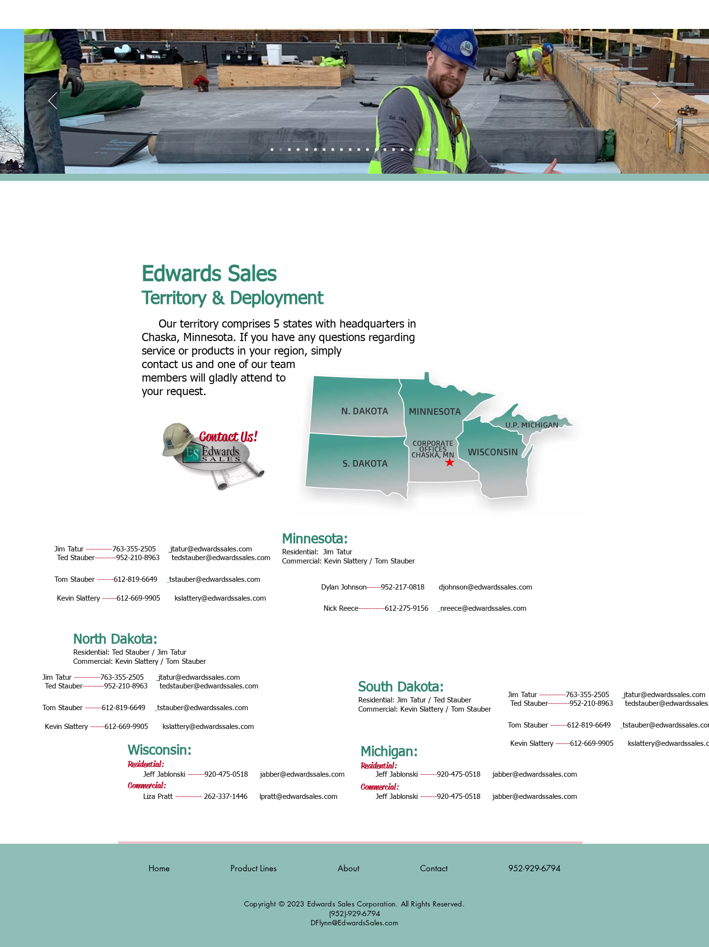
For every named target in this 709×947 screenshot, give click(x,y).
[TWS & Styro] (289, 149)
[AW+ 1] (341, 149)
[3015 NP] (367, 149)
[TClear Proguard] (306, 149)
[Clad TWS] (315, 149)
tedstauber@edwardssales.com (209, 686)
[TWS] (384, 149)
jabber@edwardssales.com (534, 796)
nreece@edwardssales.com (483, 608)
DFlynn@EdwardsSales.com (354, 922)
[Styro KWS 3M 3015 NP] (272, 149)
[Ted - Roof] (280, 149)
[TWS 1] (350, 149)
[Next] (656, 101)
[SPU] (402, 149)
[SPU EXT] (419, 149)
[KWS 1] (410, 149)
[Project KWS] (428, 149)
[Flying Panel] (437, 149)
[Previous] (52, 101)
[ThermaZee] (393, 149)
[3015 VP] (324, 149)
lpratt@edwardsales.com (298, 796)
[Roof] (376, 149)
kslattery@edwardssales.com (208, 726)
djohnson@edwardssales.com (485, 587)
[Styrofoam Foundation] (358, 149)
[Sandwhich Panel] (332, 149)
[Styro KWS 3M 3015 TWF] (298, 149)
